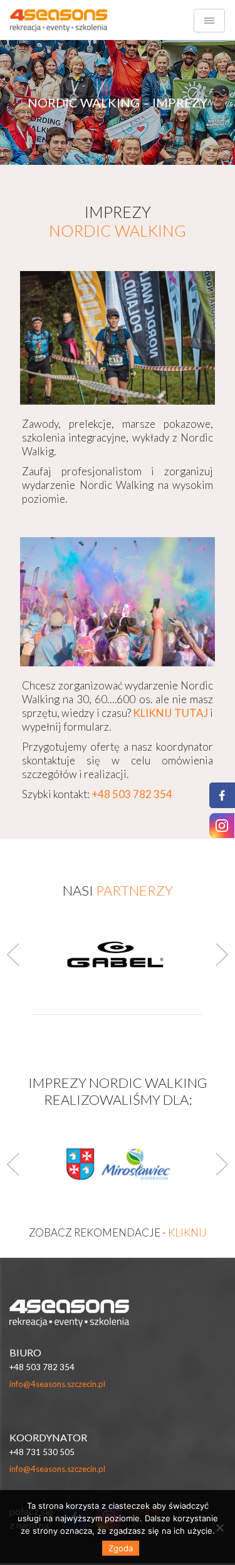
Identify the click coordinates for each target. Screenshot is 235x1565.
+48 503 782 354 (42, 1367)
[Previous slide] (13, 1164)
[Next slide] (221, 954)
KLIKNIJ (187, 1232)
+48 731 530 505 (42, 1452)
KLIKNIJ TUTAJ (170, 712)
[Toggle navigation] (209, 20)
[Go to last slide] (13, 954)
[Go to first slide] (221, 1164)
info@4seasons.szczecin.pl (57, 1384)
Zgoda (120, 1548)
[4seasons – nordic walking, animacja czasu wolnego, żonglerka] (59, 20)
